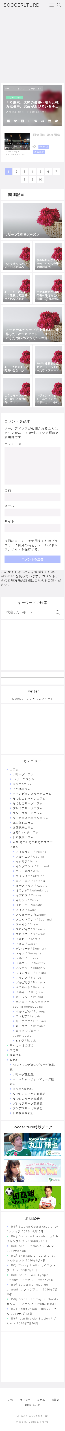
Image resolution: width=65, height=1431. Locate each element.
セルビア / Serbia (28, 939)
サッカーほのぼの (22, 1045)
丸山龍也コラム (23, 822)
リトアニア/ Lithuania (31, 1021)
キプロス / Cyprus (29, 895)
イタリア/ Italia (26, 861)
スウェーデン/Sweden (31, 914)
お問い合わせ (32, 1405)
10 (40, 179)
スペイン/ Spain (27, 924)
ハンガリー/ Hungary (31, 968)
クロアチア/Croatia (29, 905)
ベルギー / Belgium (29, 992)
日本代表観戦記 (23, 1113)
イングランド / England (32, 866)
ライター (25, 1399)
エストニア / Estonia (30, 880)
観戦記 (14, 1060)
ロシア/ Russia (26, 1040)
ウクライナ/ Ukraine (30, 876)
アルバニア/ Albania (30, 856)
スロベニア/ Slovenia (31, 934)
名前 (8, 490)
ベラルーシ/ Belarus (30, 987)
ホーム (8, 88)
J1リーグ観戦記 (23, 1074)
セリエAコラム (23, 784)
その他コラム (22, 789)
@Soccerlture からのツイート (32, 698)
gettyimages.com (15, 154)
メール (10, 506)
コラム (19, 88)
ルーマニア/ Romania (31, 1026)
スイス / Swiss (26, 910)
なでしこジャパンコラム (29, 798)
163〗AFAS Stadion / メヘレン (32, 1246)
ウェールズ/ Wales (29, 871)
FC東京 (43, 146)
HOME (10, 1399)
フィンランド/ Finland (31, 972)
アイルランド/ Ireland (31, 851)
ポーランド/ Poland (29, 997)
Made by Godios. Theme (32, 1421)
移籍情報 (16, 1055)
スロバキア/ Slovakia (30, 929)
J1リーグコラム (34, 88)
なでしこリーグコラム (28, 803)
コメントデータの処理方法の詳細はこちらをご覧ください (31, 580)
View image (12, 151)
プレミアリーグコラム (28, 808)
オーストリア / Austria (31, 885)
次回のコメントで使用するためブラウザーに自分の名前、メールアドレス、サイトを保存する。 (31, 545)
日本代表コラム (23, 837)
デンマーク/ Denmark (31, 948)
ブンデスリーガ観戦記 (28, 1108)
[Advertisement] (32, 49)
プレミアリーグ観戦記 (28, 1103)
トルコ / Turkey (27, 958)
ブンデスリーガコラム (28, 813)
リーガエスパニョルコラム (31, 818)
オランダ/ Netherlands (32, 890)
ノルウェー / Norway (30, 963)
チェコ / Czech (27, 943)
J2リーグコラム (23, 779)
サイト (10, 521)
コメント (13, 444)
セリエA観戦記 (23, 1089)
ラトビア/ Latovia (28, 1016)
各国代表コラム (23, 827)
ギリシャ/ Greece (28, 900)
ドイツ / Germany (28, 953)
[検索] (57, 612)
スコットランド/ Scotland (34, 919)
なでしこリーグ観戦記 (28, 1098)
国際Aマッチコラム (26, 832)
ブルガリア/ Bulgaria (30, 982)
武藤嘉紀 (39, 152)
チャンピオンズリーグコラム (32, 793)
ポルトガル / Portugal (31, 1011)
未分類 (14, 1050)
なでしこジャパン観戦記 (29, 1093)
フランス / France (28, 977)
